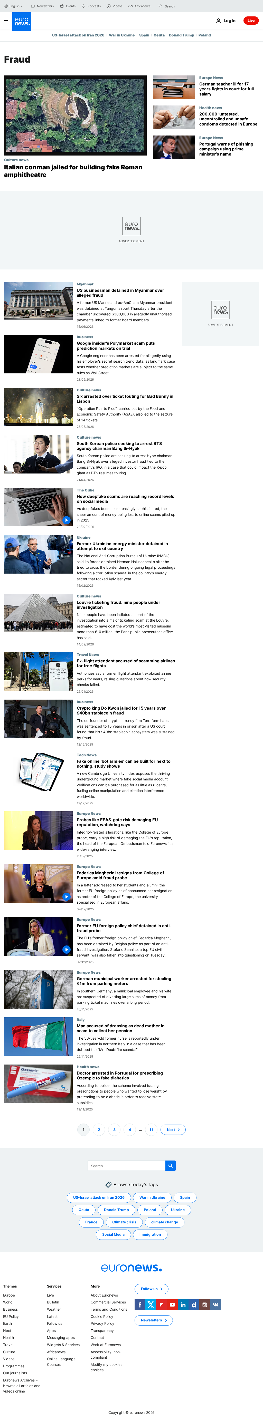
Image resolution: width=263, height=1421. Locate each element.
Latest (52, 1316)
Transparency (102, 1330)
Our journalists (15, 1373)
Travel (8, 1344)
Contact (97, 1338)
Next (171, 1129)
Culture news (16, 160)
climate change (164, 1222)
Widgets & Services (63, 1344)
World (8, 1302)
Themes (10, 1286)
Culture (9, 1352)
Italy (80, 1019)
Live (251, 20)
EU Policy (11, 1316)
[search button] (160, 6)
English (14, 6)
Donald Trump (181, 35)
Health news (210, 107)
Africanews (56, 1352)
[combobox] (186, 6)
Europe (9, 1295)
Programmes (13, 1366)
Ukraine (84, 537)
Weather (54, 1309)
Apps (51, 1330)
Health (8, 1338)
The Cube (86, 490)
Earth (7, 1323)
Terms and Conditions (109, 1309)
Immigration (150, 1234)
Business (85, 337)
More (95, 1286)
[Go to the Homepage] (21, 21)
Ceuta (159, 35)
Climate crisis (124, 1222)
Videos (8, 1359)
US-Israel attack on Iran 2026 (78, 35)
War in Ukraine (122, 35)
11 (151, 1129)
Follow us (54, 1323)
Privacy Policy (102, 1323)
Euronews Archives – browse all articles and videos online (22, 1385)
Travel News (88, 654)
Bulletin (53, 1302)
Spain (144, 35)
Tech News (87, 754)
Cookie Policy (102, 1316)
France (91, 1222)
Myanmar (85, 284)
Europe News (211, 77)
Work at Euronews (106, 1344)
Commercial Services (108, 1302)
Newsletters (151, 1320)
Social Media (113, 1234)
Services (54, 1286)
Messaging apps (61, 1338)
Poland (205, 35)
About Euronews (104, 1295)
